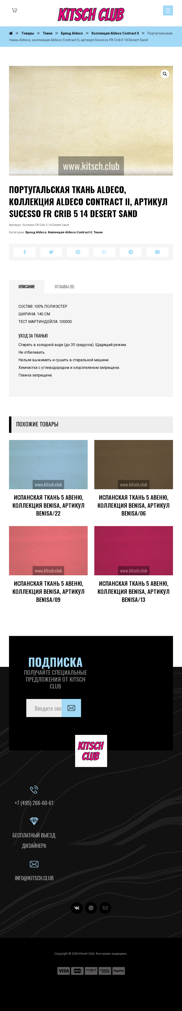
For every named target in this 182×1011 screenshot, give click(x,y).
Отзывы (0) (64, 286)
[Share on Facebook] (25, 252)
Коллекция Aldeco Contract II (70, 232)
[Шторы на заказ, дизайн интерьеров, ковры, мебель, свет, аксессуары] (91, 14)
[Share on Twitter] (51, 252)
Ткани (98, 232)
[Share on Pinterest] (78, 252)
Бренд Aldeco (35, 232)
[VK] (77, 908)
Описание (26, 286)
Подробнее (69, 492)
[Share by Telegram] (131, 252)
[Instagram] (91, 908)
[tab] (26, 287)
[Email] (105, 908)
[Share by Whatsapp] (104, 252)
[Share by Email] (157, 252)
